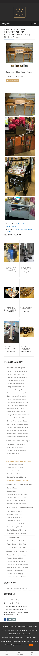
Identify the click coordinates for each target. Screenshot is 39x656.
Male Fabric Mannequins (15, 447)
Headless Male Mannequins (16, 380)
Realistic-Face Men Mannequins (17, 436)
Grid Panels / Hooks (13, 520)
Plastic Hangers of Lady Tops (16, 541)
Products (8, 29)
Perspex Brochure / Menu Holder (18, 564)
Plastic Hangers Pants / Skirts (16, 547)
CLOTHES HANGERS (13, 537)
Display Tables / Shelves (15, 468)
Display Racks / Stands (14, 471)
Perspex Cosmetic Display (15, 558)
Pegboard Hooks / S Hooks (16, 524)
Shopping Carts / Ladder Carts (17, 494)
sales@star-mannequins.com (18, 609)
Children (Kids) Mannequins (16, 383)
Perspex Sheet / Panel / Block (16, 577)
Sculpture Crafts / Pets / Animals (17, 418)
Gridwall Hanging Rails (14, 517)
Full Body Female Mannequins (17, 371)
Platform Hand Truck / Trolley (16, 497)
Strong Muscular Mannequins (16, 396)
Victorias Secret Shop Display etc (26, 268)
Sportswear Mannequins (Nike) (17, 393)
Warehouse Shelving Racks (16, 500)
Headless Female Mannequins (17, 377)
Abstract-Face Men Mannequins (17, 430)
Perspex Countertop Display (16, 561)
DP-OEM (11, 311)
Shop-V (26, 272)
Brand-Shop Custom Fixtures (17, 35)
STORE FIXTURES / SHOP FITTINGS (14, 32)
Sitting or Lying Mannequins (16, 387)
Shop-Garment (11, 272)
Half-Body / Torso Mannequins (17, 405)
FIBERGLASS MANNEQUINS (15, 368)
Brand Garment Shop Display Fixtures (11, 269)
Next (30, 53)
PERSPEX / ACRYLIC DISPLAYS (16, 551)
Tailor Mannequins (13, 454)
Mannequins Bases (13, 457)
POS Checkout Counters (15, 464)
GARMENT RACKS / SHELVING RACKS (19, 484)
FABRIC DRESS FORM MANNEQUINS (18, 441)
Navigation (6, 24)
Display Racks (11, 491)
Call (6, 654)
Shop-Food (26, 311)
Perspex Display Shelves (15, 570)
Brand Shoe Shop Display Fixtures (11, 347)
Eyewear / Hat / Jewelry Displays (17, 421)
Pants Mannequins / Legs (15, 408)
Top (32, 654)
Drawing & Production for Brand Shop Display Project (10, 309)
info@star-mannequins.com (18, 606)
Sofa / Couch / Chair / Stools (16, 474)
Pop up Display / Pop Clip (15, 527)
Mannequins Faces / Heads (16, 411)
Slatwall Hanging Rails (14, 511)
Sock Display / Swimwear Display (18, 424)
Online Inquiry (13, 80)
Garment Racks (12, 488)
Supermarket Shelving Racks (16, 503)
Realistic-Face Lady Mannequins (17, 433)
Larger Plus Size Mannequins (16, 399)
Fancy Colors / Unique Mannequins (18, 415)
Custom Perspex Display (15, 573)
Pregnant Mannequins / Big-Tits (17, 402)
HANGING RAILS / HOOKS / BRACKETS (19, 508)
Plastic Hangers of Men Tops (16, 544)
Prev (8, 53)
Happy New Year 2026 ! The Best (17, 588)
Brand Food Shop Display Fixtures (26, 307)
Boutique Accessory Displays (16, 477)
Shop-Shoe (11, 351)
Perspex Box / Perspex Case (16, 555)
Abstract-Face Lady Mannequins (17, 427)
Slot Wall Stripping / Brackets (16, 530)
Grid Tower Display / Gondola (16, 533)
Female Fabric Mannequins (16, 444)
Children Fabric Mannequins (16, 450)
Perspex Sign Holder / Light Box (17, 567)
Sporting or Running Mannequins (18, 390)
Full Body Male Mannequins (16, 374)
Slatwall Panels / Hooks (14, 514)
